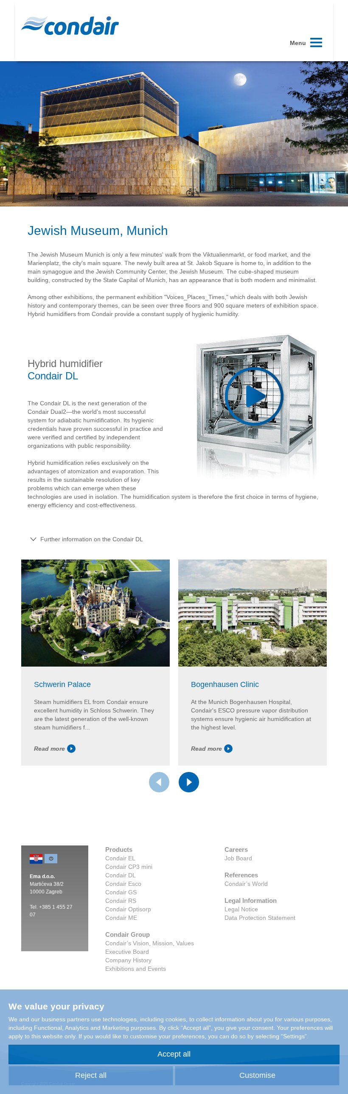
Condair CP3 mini (128, 866)
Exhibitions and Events (135, 968)
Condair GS (121, 892)
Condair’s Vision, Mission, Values (149, 943)
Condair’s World (246, 883)
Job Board (238, 858)
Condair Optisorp (128, 909)
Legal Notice (241, 909)
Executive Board (127, 951)
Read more (49, 748)
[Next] (189, 782)
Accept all (174, 1054)
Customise (257, 1075)
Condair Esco (123, 883)
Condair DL (120, 875)
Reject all (91, 1075)
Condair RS (120, 900)
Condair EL (120, 858)
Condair (70, 25)
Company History (128, 960)
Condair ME (121, 917)
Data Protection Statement (260, 917)
